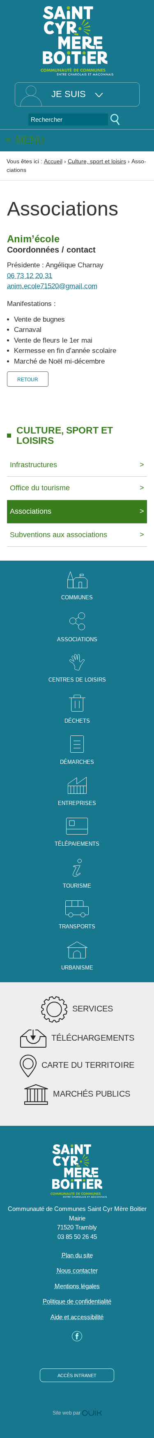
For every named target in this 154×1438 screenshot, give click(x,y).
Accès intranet (77, 1375)
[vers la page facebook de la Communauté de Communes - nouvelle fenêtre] (77, 1339)
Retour (27, 380)
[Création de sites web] (92, 1413)
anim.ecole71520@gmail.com (52, 286)
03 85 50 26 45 (77, 1236)
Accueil (53, 161)
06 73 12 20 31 (29, 276)
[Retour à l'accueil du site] (77, 40)
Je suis (68, 94)
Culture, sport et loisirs (97, 161)
